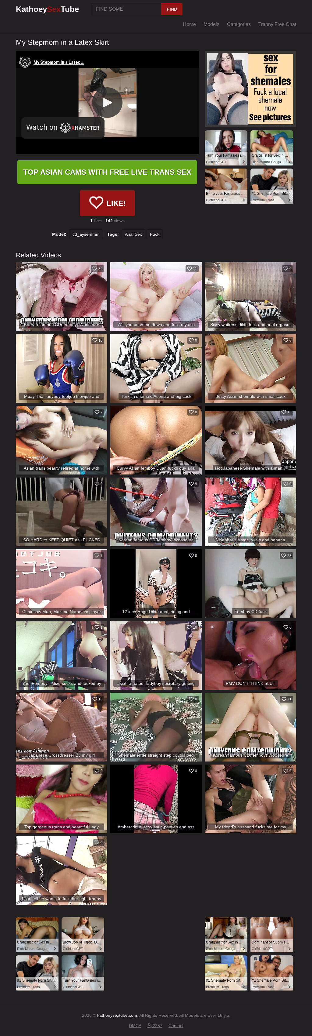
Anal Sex (133, 234)
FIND (172, 9)
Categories (239, 24)
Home (189, 24)
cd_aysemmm (86, 234)
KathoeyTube (47, 9)
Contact (175, 1025)
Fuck (154, 234)
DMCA (135, 1025)
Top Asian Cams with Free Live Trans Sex (107, 172)
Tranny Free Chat (277, 24)
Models (211, 24)
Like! (116, 203)
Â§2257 (154, 1025)
